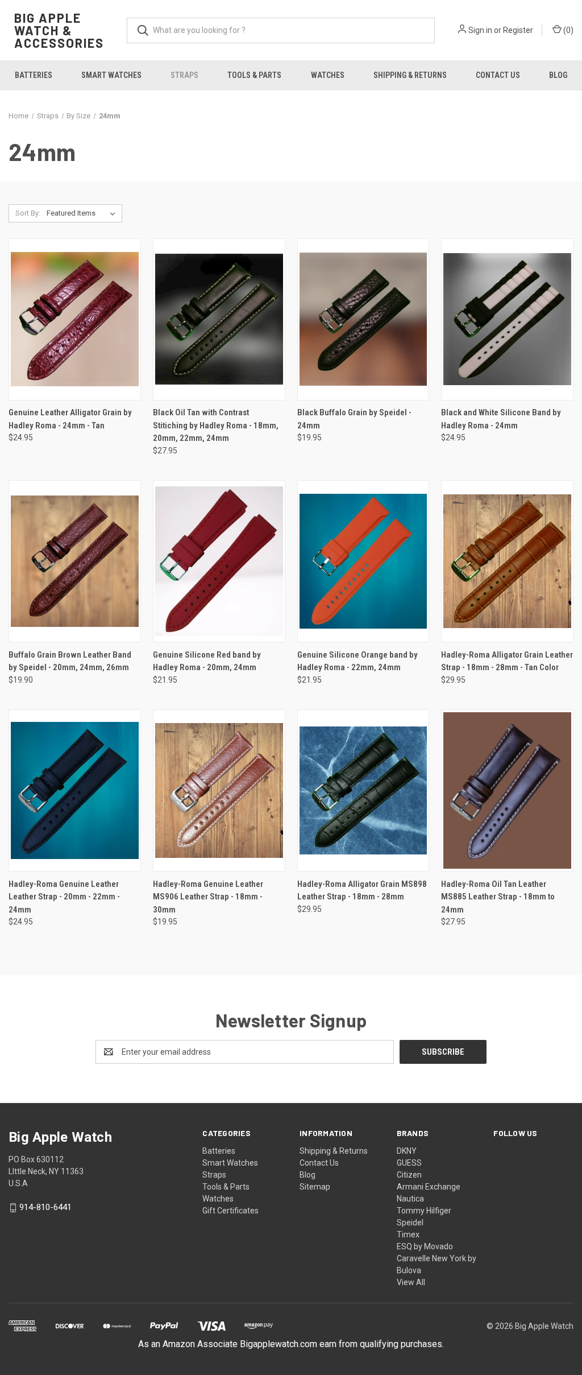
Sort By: (27, 213)
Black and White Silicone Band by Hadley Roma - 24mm (501, 419)
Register (518, 30)
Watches (327, 75)
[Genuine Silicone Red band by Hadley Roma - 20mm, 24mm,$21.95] (219, 561)
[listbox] (83, 213)
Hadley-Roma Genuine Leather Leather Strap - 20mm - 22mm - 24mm (64, 897)
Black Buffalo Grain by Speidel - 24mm (354, 419)
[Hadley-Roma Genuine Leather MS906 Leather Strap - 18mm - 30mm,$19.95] (219, 790)
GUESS (409, 1162)
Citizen (409, 1174)
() (567, 30)
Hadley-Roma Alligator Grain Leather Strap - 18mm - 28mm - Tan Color (507, 661)
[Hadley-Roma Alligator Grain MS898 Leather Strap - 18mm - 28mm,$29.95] (363, 790)
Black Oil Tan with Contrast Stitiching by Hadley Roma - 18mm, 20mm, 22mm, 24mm (215, 425)
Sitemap (315, 1186)
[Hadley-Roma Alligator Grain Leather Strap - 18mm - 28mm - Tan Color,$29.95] (507, 561)
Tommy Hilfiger (424, 1210)
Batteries (33, 75)
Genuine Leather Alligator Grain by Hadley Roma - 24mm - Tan (70, 419)
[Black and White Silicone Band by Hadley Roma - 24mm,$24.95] (507, 319)
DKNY (407, 1150)
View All (411, 1282)
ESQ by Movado (425, 1246)
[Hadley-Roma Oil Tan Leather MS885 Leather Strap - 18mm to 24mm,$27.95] (507, 790)
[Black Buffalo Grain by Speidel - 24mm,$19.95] (363, 319)
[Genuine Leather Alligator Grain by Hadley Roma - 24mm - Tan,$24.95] (75, 319)
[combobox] (281, 30)
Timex (408, 1234)
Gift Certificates (230, 1210)
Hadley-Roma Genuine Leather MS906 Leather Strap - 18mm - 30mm (208, 897)
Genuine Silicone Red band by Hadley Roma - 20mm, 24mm (207, 661)
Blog (558, 75)
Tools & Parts (254, 75)
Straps (184, 75)
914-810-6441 (45, 1207)
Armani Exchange (428, 1186)
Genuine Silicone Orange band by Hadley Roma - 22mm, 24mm (357, 661)
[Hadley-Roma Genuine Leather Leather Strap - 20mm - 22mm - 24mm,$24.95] (75, 790)
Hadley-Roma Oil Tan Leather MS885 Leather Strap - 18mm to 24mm (498, 897)
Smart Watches (111, 75)
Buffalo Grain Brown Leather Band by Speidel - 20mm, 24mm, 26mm (70, 661)
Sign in (480, 30)
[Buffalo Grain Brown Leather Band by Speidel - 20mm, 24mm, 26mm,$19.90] (75, 561)
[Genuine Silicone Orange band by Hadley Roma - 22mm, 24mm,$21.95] (363, 561)
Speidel (410, 1222)
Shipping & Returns (410, 75)
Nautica (410, 1198)
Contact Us (498, 75)
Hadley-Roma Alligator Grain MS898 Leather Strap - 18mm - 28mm (362, 890)
